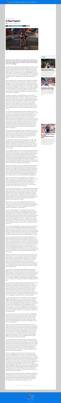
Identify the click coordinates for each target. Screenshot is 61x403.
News (14, 2)
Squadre (23, 2)
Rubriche (32, 2)
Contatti (32, 398)
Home (7, 18)
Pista (30, 2)
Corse (21, 2)
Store (12, 2)
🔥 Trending (43, 57)
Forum (36, 2)
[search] (54, 2)
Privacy (29, 398)
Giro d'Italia (17, 2)
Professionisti (11, 18)
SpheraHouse (32, 401)
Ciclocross (26, 2)
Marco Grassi (9, 23)
